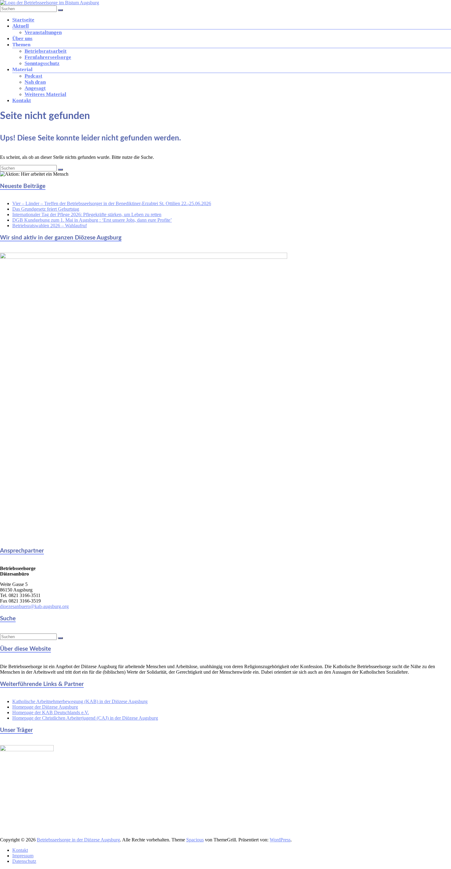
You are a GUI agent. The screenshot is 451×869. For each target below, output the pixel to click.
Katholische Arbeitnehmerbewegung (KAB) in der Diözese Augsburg (80, 701)
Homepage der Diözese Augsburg (45, 707)
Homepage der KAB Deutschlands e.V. (50, 712)
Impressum (22, 855)
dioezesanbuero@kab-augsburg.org (34, 606)
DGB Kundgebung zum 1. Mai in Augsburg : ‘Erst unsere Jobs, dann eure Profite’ (92, 220)
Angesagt (35, 88)
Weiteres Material (45, 94)
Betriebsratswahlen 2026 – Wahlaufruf (49, 225)
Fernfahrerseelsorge (48, 57)
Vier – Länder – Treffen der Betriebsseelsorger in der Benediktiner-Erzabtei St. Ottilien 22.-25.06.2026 (111, 203)
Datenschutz (24, 861)
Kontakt (21, 100)
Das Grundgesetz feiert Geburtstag (45, 209)
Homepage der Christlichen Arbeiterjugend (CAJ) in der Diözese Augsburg (85, 718)
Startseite (23, 20)
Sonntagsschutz (42, 63)
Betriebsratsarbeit (46, 51)
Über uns (22, 38)
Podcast (33, 76)
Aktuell (20, 26)
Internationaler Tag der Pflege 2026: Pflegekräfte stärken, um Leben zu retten (86, 214)
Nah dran (35, 82)
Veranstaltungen (43, 32)
